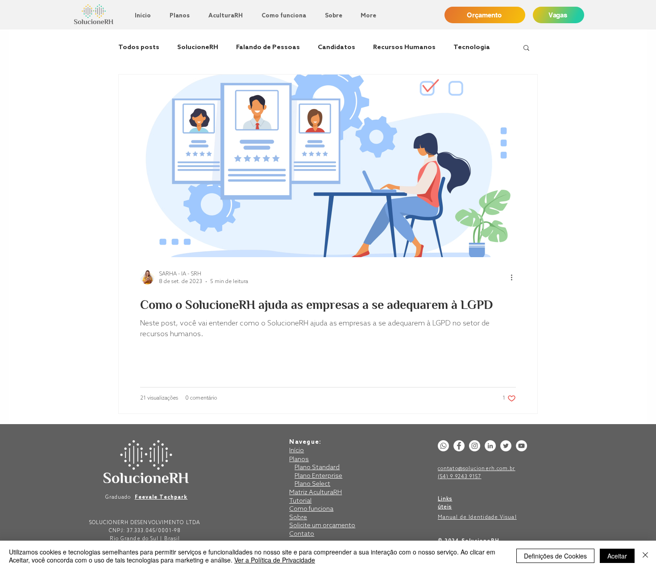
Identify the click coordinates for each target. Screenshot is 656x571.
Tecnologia (471, 47)
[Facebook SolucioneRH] (459, 445)
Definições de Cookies (555, 555)
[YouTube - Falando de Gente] (521, 445)
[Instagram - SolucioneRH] (474, 445)
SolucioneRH (197, 47)
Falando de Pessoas (268, 47)
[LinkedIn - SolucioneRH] (490, 445)
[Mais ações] (514, 277)
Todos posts (138, 47)
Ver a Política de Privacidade (274, 559)
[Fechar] (645, 556)
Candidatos (336, 47)
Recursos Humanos (404, 47)
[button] (526, 48)
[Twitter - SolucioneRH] (505, 445)
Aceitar (617, 555)
